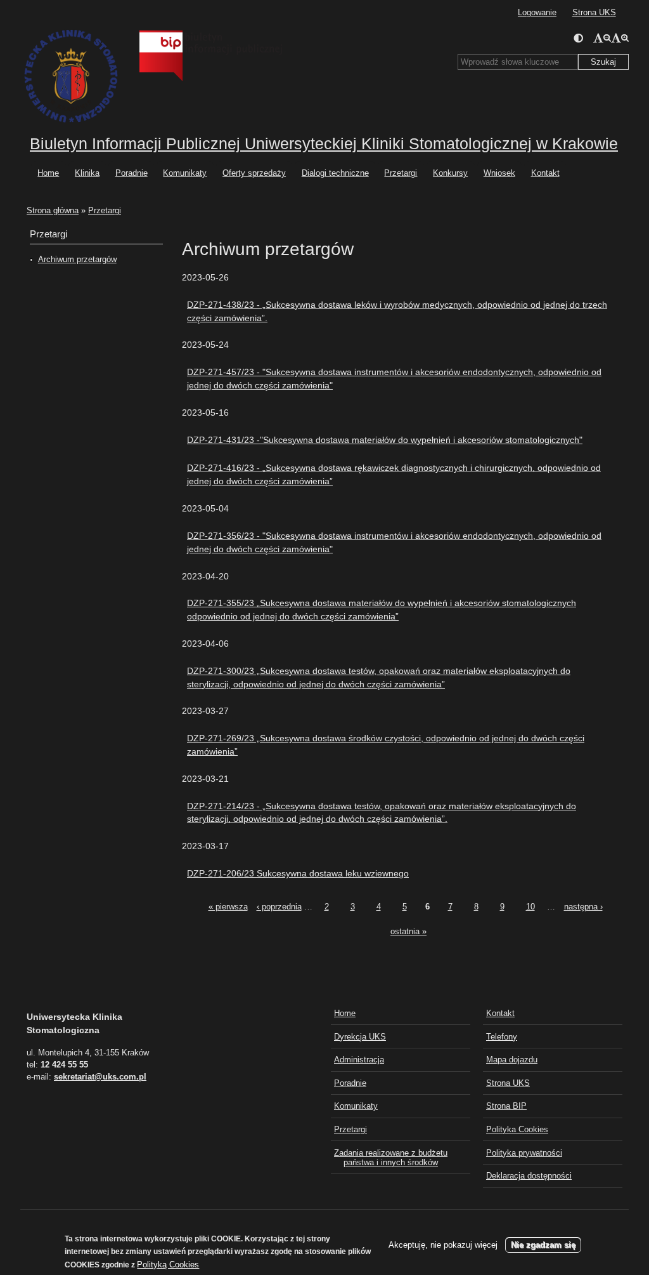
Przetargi (400, 173)
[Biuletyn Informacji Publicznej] (201, 32)
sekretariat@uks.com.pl (100, 1076)
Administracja (359, 1059)
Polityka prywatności (524, 1153)
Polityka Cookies (517, 1129)
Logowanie (537, 12)
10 (530, 906)
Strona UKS (594, 12)
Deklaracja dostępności (529, 1175)
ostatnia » (408, 931)
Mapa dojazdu (511, 1059)
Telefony (501, 1036)
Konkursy (450, 173)
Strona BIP (506, 1106)
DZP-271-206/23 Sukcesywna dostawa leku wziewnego (298, 873)
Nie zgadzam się (543, 1245)
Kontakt (545, 173)
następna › (583, 906)
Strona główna (53, 210)
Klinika (87, 173)
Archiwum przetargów (77, 259)
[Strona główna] (69, 76)
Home (48, 173)
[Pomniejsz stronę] (602, 38)
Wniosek (499, 173)
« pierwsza (228, 906)
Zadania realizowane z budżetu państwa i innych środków (390, 1157)
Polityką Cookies (168, 1264)
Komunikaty (185, 173)
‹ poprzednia (279, 906)
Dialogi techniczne (335, 173)
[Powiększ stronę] (620, 38)
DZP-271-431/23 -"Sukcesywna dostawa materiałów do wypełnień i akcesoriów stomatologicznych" (384, 440)
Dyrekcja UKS (360, 1036)
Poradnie (131, 173)
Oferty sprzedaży (254, 173)
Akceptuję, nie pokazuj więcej (443, 1245)
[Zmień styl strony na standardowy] (578, 38)
